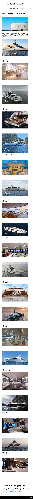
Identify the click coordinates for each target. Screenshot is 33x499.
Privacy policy (30, 497)
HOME (11, 8)
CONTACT (21, 8)
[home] (16, 3)
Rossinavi (6, 324)
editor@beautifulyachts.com (12, 491)
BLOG (14, 8)
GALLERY (17, 8)
